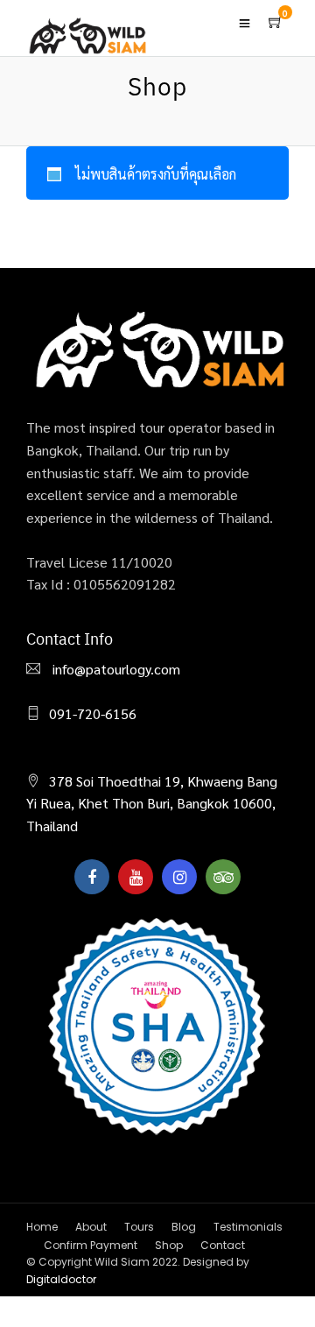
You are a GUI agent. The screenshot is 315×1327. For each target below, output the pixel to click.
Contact (222, 1245)
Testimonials (248, 1226)
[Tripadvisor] (223, 876)
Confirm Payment (90, 1245)
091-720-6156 (92, 713)
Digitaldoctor (61, 1279)
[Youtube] (135, 876)
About (91, 1226)
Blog (184, 1226)
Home (42, 1226)
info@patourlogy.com (114, 669)
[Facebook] (91, 876)
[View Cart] (275, 22)
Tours (139, 1226)
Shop (169, 1245)
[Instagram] (179, 876)
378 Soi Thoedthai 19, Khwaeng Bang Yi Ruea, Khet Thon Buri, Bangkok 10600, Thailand (151, 803)
